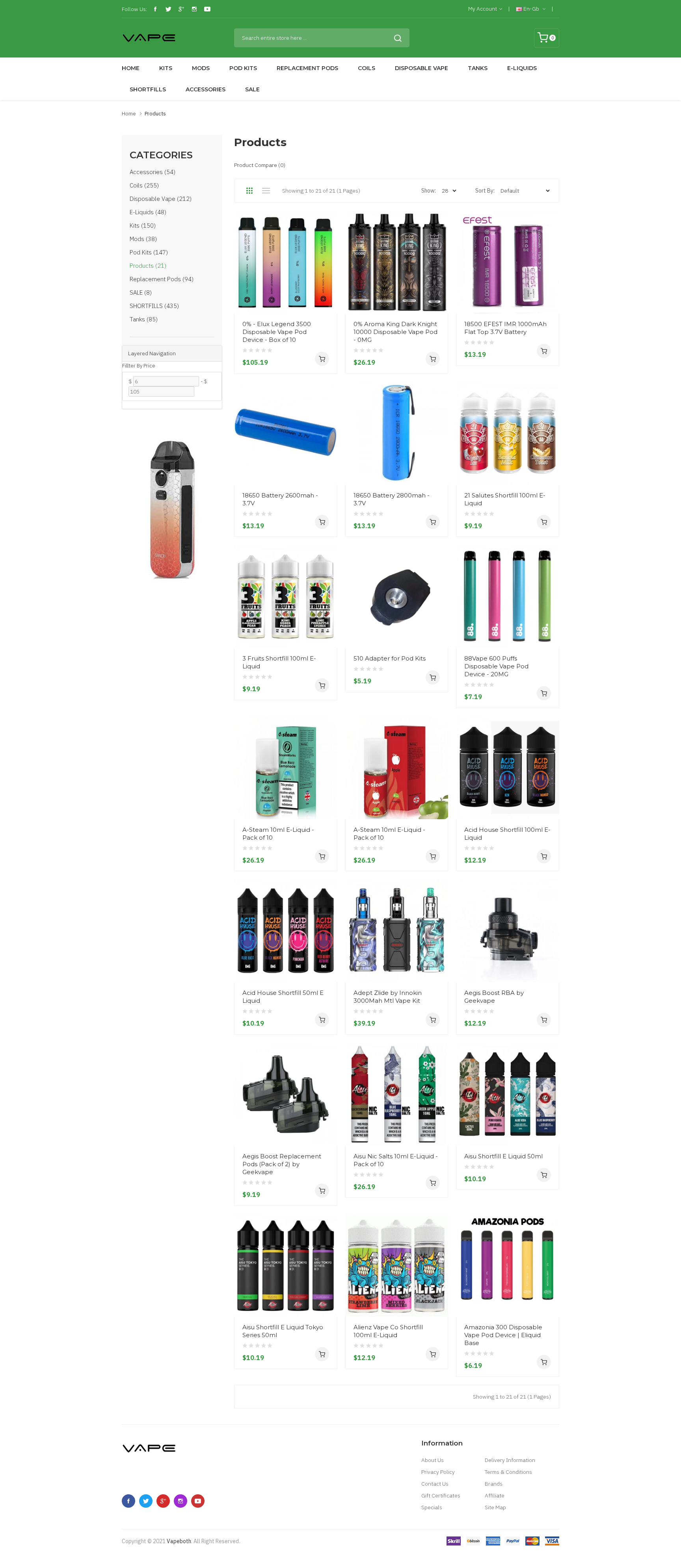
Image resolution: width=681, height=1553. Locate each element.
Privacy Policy (438, 1471)
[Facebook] (155, 9)
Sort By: (485, 190)
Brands (493, 1483)
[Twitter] (168, 9)
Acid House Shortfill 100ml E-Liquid (507, 833)
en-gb (531, 8)
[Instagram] (194, 9)
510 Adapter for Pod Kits (390, 658)
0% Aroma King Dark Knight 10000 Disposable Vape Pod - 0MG (395, 331)
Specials (431, 1507)
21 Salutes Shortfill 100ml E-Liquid (504, 499)
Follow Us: (134, 9)
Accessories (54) (152, 172)
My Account (482, 8)
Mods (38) (143, 239)
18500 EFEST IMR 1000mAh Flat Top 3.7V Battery (505, 328)
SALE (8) (141, 292)
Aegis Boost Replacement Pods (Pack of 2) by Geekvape (281, 1164)
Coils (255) (144, 185)
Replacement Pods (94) (162, 279)
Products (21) (148, 265)
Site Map (495, 1507)
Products (155, 113)
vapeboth (179, 1541)
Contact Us (434, 1483)
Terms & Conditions (508, 1471)
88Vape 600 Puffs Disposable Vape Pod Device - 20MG (496, 666)
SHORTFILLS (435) (154, 306)
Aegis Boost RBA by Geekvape (494, 996)
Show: (428, 190)
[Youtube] (207, 9)
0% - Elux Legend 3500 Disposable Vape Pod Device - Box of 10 (276, 331)
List (266, 191)
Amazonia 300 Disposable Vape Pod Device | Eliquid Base (503, 1335)
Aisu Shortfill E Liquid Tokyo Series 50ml (282, 1331)
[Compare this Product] (328, 298)
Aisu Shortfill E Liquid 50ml (503, 1156)
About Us (432, 1460)
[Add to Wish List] (328, 284)
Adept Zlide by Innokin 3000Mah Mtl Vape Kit (388, 996)
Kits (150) (143, 225)
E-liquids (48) (148, 212)
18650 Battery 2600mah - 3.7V (280, 499)
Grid (249, 191)
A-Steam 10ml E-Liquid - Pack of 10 (278, 833)
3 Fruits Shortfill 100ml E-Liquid (279, 662)
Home (129, 113)
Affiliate (494, 1495)
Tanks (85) (144, 319)
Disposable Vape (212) (161, 198)
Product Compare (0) (259, 165)
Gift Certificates (440, 1495)
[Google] (181, 9)
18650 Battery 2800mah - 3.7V (392, 499)
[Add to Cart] (322, 359)
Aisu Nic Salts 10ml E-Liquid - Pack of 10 (396, 1160)
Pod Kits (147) (149, 252)
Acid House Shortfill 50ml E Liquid (283, 996)
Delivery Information (510, 1460)
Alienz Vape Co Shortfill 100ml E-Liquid (388, 1331)
